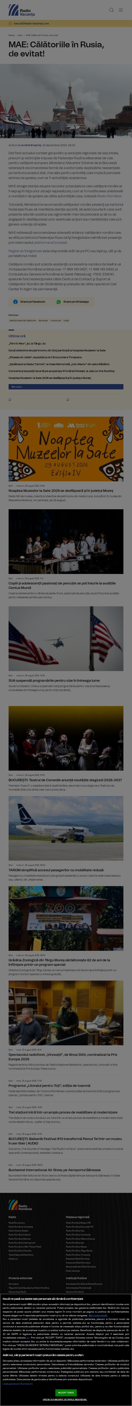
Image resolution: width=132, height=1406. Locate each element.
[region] (66, 1350)
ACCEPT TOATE (66, 1393)
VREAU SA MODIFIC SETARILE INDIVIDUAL (65, 1400)
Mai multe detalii (98, 1315)
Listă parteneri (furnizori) (17, 1384)
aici (28, 1338)
